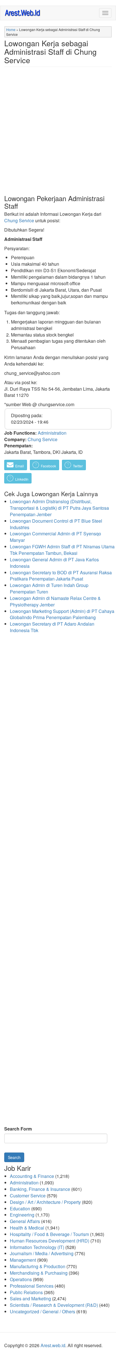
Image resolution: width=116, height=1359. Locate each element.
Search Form (18, 1129)
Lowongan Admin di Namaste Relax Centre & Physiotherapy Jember (55, 601)
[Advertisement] (58, 135)
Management (23, 1260)
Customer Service (28, 1195)
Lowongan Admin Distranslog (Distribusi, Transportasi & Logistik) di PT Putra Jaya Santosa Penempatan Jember (59, 508)
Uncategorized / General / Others (42, 1311)
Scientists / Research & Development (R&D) (54, 1305)
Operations (21, 1279)
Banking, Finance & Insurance (40, 1189)
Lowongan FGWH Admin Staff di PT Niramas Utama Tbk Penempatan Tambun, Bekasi (62, 549)
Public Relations (26, 1292)
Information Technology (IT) (37, 1247)
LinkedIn (21, 479)
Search (14, 1157)
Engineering (22, 1214)
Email (19, 465)
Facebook (48, 465)
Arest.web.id (53, 1345)
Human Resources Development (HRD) (49, 1240)
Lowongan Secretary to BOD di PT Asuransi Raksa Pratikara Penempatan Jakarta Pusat (61, 575)
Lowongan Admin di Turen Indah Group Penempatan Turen (49, 588)
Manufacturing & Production (37, 1266)
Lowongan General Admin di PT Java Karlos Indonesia (54, 562)
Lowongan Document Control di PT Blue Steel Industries (56, 524)
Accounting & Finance (32, 1176)
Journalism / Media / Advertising (41, 1253)
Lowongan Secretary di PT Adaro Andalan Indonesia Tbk (52, 627)
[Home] (22, 12)
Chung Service (19, 220)
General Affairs (25, 1221)
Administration (52, 433)
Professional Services (31, 1286)
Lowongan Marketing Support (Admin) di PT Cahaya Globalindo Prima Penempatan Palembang (62, 614)
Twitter (77, 465)
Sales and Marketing (30, 1298)
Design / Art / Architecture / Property (45, 1202)
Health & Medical (27, 1227)
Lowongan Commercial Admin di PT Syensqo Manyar (55, 536)
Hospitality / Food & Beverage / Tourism (49, 1234)
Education (20, 1208)
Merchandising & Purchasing (39, 1273)
